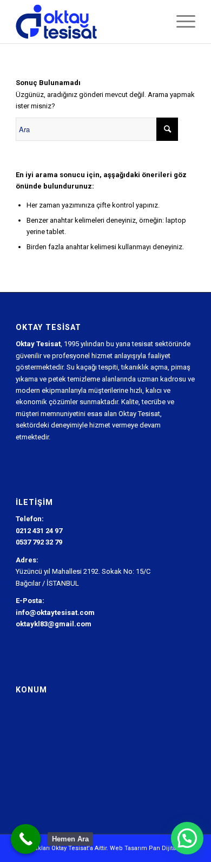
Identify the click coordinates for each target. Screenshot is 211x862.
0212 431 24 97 (39, 531)
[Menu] (180, 21)
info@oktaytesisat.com (55, 612)
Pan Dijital (163, 848)
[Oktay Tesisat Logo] (87, 21)
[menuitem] (180, 21)
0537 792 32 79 (39, 542)
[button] (187, 838)
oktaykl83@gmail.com (53, 624)
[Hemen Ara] (26, 839)
